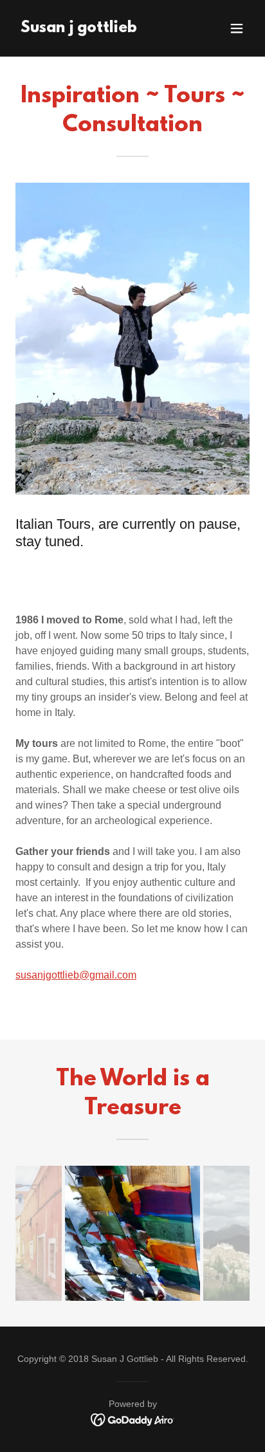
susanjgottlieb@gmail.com (75, 975)
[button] (237, 28)
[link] (79, 28)
